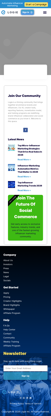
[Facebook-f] (25, 130)
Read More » (24, 159)
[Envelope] (30, 398)
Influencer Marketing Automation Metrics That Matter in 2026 (29, 168)
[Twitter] (27, 398)
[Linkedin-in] (24, 398)
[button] (45, 12)
